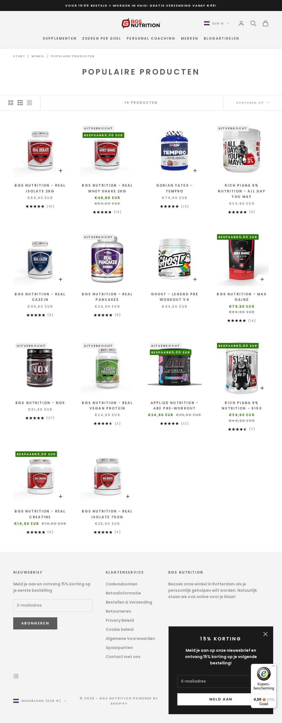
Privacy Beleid (120, 620)
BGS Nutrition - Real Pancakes (107, 297)
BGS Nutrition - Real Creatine (40, 514)
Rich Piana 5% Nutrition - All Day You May (241, 191)
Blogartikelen (221, 38)
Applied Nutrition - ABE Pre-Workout (175, 405)
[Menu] (273, 667)
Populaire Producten (73, 56)
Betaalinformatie (123, 593)
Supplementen (60, 38)
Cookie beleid (120, 629)
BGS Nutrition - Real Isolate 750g (107, 514)
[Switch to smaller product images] (20, 102)
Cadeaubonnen (121, 584)
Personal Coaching (151, 38)
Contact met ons (123, 656)
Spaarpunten (119, 647)
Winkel (38, 56)
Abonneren (35, 623)
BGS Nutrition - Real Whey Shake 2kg (107, 188)
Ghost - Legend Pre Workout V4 (175, 297)
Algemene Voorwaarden (130, 638)
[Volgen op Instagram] (16, 676)
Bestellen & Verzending (129, 602)
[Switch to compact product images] (29, 102)
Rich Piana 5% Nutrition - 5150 (242, 405)
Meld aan (221, 699)
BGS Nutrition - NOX (40, 402)
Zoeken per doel (101, 38)
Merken (189, 38)
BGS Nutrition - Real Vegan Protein (107, 405)
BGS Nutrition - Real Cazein (40, 297)
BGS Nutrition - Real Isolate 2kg (40, 188)
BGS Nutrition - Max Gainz (242, 297)
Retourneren (118, 611)
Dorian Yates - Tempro (174, 188)
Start (19, 56)
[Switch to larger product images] (10, 102)
